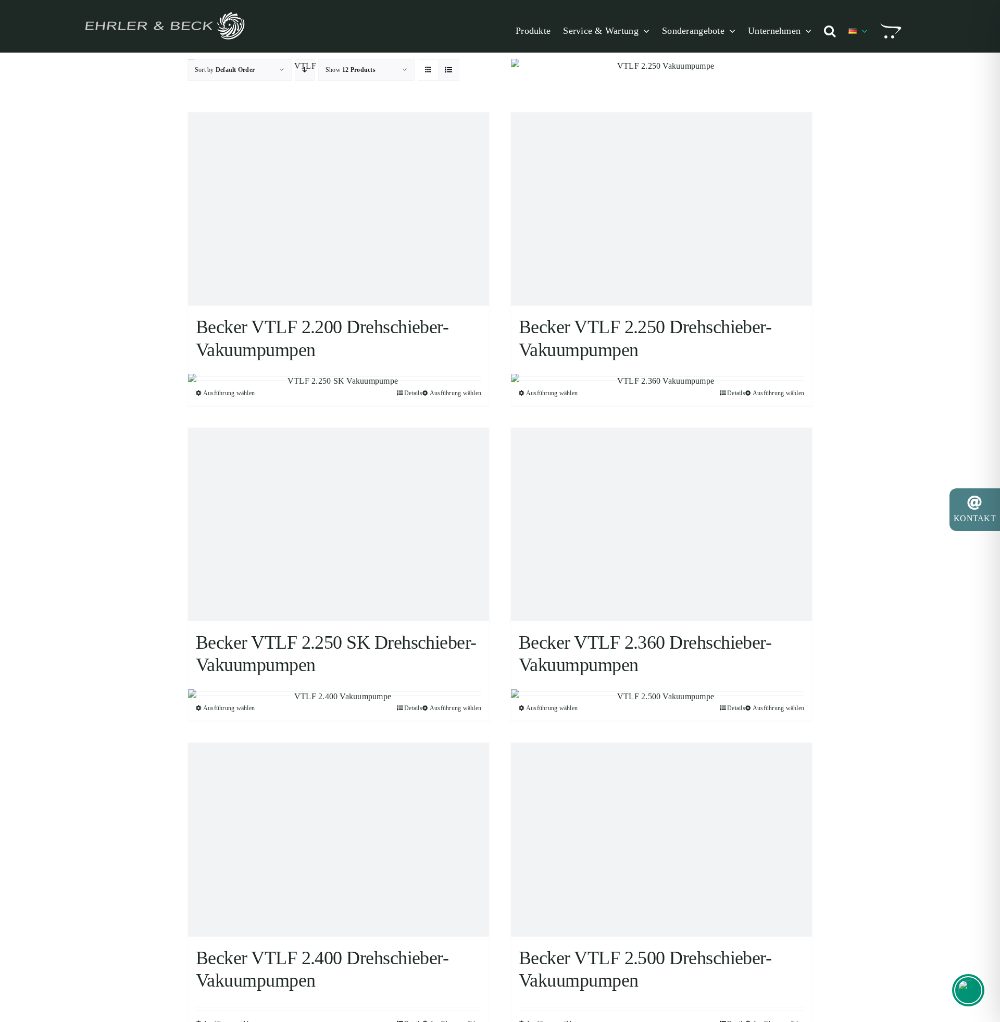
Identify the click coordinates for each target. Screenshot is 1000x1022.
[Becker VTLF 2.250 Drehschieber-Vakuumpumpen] (661, 209)
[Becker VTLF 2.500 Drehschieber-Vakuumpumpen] (661, 839)
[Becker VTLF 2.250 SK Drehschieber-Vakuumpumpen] (338, 524)
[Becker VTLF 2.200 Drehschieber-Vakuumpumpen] (338, 209)
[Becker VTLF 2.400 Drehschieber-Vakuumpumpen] (338, 839)
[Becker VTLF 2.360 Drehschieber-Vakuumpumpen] (661, 524)
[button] (829, 30)
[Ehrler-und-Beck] (164, 10)
